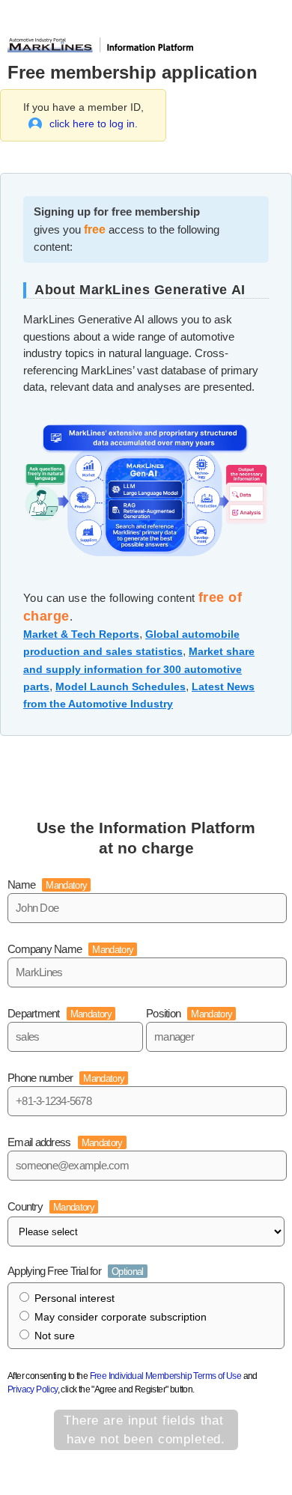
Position (189, 1013)
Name (47, 884)
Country (50, 1206)
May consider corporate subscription (120, 1317)
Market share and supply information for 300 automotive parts (139, 668)
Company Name (70, 949)
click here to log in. (93, 124)
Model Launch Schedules (120, 686)
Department (59, 1013)
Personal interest (74, 1298)
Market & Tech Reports (81, 634)
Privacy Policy (32, 1389)
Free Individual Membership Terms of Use (166, 1376)
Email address (65, 1142)
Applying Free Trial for (75, 1270)
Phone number (65, 1077)
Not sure (54, 1336)
